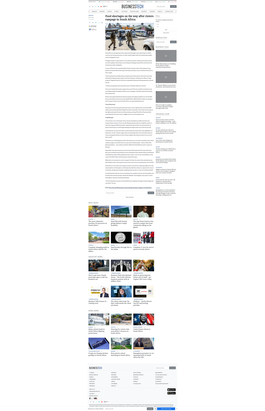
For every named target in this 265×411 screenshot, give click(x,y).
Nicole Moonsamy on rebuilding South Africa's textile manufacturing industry (166, 65)
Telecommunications (94, 351)
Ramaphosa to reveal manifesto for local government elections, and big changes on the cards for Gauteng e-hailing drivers (166, 192)
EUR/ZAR (143, 1)
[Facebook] (89, 6)
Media (113, 381)
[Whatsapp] (95, 6)
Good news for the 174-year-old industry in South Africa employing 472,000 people (165, 181)
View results (166, 32)
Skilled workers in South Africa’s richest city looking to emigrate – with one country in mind (166, 171)
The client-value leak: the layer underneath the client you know (121, 303)
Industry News (134, 11)
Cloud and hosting (161, 374)
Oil (168, 1)
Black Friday (137, 372)
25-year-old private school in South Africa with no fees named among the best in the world (166, 131)
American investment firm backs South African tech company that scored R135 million (166, 160)
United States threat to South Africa (141, 330)
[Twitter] (92, 6)
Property (144, 11)
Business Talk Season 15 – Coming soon (98, 302)
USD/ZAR (115, 1)
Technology (159, 167)
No (158, 26)
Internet (136, 379)
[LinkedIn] (98, 6)
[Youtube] (101, 6)
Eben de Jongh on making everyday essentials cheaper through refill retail (164, 106)
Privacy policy (93, 395)
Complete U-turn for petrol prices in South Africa (143, 248)
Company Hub (169, 11)
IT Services (158, 379)
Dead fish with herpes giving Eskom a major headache (119, 223)
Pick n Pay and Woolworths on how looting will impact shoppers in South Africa (130, 187)
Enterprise (114, 377)
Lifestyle (90, 219)
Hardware (92, 379)
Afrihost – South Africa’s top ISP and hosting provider (142, 303)
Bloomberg (91, 17)
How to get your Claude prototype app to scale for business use (98, 277)
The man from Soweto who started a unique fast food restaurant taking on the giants (143, 224)
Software (114, 383)
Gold (156, 1)
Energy (117, 11)
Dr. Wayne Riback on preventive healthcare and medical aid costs (166, 86)
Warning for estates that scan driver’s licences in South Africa (120, 331)
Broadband (158, 372)
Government (136, 351)
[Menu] (88, 11)
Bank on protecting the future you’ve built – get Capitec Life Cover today (142, 277)
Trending (152, 11)
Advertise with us (94, 391)
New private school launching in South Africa (120, 354)
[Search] (176, 11)
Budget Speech (93, 374)
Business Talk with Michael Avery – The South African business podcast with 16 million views (121, 278)
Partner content (93, 273)
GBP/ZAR (129, 1)
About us (92, 389)
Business (102, 11)
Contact (91, 393)
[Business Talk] (105, 6)
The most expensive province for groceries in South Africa (97, 223)
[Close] (176, 408)
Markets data (92, 1)
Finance (109, 11)
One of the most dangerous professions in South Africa (164, 141)
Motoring (124, 11)
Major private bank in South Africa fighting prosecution (96, 331)
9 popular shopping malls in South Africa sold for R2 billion (98, 249)
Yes (158, 24)
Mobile (135, 381)
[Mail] (102, 22)
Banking (94, 11)
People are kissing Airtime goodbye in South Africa (98, 354)
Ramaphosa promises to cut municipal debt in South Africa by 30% (143, 355)
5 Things (158, 188)
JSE (99, 1)
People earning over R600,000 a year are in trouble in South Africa (166, 150)
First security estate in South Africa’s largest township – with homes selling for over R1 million (166, 121)
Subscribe (173, 6)
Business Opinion (137, 327)
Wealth (160, 11)
